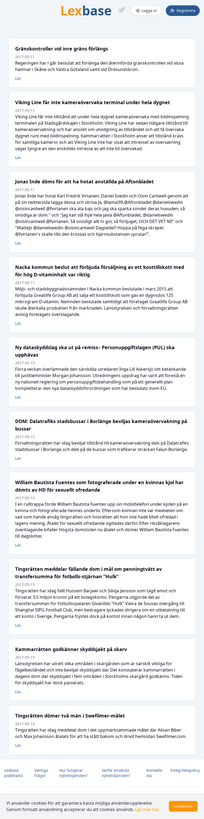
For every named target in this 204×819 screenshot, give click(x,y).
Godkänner (183, 806)
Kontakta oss (154, 773)
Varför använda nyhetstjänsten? (116, 773)
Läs (18, 78)
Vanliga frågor (41, 773)
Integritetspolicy (185, 770)
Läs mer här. (147, 809)
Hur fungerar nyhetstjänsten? (73, 773)
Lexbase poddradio (13, 773)
